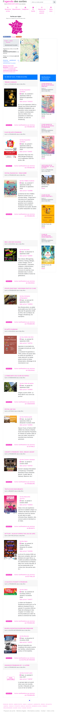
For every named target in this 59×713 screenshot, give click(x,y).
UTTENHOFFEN (17, 706)
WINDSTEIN (11, 704)
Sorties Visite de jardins (26, 383)
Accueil (6, 40)
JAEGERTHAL (5, 706)
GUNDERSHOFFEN (36, 704)
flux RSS (19, 36)
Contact (43, 711)
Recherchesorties (8, 10)
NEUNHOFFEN (28, 706)
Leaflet (37, 61)
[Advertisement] (43, 25)
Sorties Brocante (24, 249)
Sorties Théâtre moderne (27, 181)
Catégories (25, 9)
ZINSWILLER (11, 706)
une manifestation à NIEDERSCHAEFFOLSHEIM (11, 62)
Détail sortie (9, 125)
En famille (33, 10)
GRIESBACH (43, 704)
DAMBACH (25, 704)
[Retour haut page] (29, 700)
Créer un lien (50, 711)
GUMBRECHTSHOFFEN (18, 704)
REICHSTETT (29, 707)
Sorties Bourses (24, 636)
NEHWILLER (23, 706)
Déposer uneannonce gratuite (41, 11)
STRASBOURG (5, 704)
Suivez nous (7, 36)
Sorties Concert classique (27, 459)
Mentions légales (21, 711)
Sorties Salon (23, 541)
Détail (43, 118)
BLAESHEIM (15, 707)
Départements (16, 9)
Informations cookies (33, 711)
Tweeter (13, 37)
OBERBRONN (44, 706)
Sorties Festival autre (26, 417)
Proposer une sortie (9, 711)
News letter (51, 10)
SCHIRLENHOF (30, 704)
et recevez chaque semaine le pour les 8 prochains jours (10, 68)
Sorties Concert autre (26, 673)
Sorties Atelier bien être (26, 337)
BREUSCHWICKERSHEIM (7, 707)
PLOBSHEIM (24, 707)
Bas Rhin (8, 42)
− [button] (22, 43)
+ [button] (22, 41)
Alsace (11, 40)
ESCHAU (19, 707)
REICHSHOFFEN (49, 704)
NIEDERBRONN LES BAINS (37, 706)
